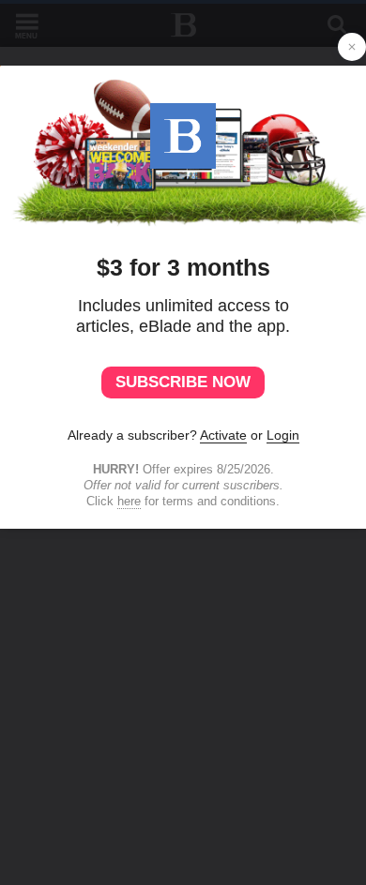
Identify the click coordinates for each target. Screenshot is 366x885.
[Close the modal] (352, 47)
